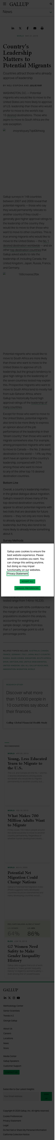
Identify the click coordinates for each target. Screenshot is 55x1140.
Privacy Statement (17, 573)
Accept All (27, 581)
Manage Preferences (27, 588)
